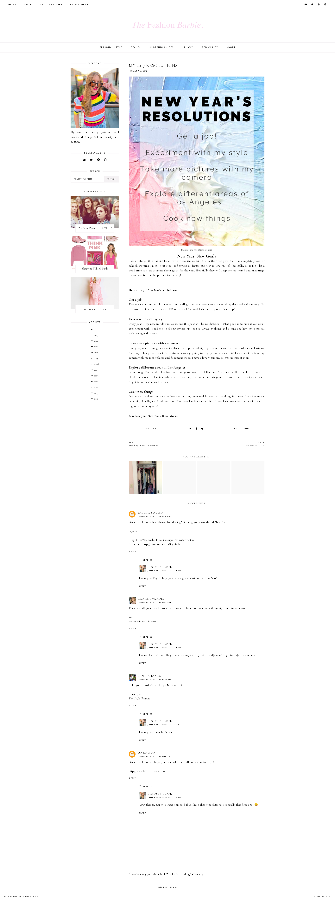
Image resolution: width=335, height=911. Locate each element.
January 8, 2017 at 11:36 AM (164, 797)
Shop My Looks (51, 5)
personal (151, 429)
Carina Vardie (151, 598)
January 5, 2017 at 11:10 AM (154, 680)
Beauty (136, 47)
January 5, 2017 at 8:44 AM (154, 603)
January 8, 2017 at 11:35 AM (165, 725)
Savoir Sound (150, 512)
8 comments (242, 429)
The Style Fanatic (139, 698)
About (28, 5)
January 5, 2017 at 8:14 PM (154, 757)
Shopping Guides (161, 47)
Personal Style (111, 47)
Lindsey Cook (160, 567)
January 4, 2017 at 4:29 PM (154, 517)
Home (12, 5)
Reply (132, 552)
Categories (78, 5)
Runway (187, 47)
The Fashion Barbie (25, 896)
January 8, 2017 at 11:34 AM (164, 571)
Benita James (149, 676)
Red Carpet (210, 47)
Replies (147, 560)
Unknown (147, 752)
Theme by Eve (321, 896)
